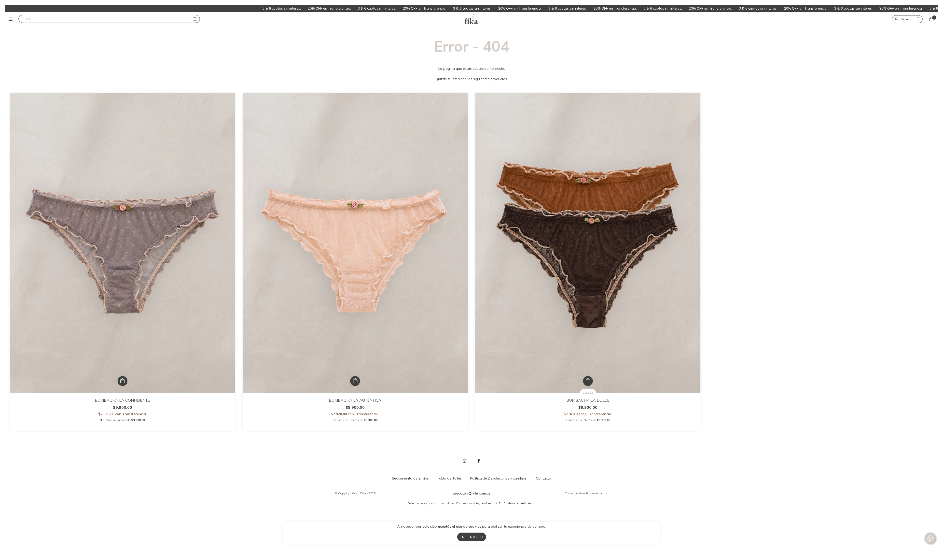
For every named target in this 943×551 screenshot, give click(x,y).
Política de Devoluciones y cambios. (498, 478)
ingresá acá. (485, 503)
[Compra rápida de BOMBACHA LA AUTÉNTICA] (355, 381)
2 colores (588, 393)
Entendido (472, 537)
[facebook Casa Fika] (478, 460)
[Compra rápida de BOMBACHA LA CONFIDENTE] (122, 381)
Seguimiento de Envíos (410, 478)
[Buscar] (195, 19)
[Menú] (11, 19)
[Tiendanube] (471, 494)
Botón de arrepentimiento (517, 503)
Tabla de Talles (449, 478)
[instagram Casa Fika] (464, 460)
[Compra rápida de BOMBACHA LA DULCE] (588, 381)
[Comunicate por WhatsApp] (930, 538)
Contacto (543, 478)
